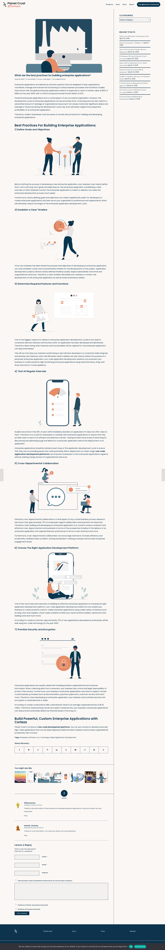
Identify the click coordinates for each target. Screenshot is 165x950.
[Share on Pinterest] (47, 750)
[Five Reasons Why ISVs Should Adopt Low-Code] (102, 777)
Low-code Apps (45, 79)
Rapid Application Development (63, 737)
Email (44, 865)
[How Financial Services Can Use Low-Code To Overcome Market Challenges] (163, 475)
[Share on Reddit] (84, 750)
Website (45, 873)
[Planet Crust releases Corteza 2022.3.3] (1, 475)
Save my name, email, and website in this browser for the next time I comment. (45, 881)
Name (44, 857)
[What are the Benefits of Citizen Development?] (90, 777)
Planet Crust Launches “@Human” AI (131, 43)
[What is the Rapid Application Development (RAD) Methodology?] (67, 777)
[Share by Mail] (94, 750)
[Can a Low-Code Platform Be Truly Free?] (20, 777)
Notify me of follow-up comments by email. (33, 905)
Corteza (33, 733)
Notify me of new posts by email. (29, 909)
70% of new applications (68, 620)
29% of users (42, 432)
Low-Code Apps (43, 737)
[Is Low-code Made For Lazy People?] (78, 777)
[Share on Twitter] (28, 750)
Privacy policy (140, 946)
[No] (162, 946)
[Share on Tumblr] (66, 750)
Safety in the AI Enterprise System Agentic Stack (134, 36)
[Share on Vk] (75, 750)
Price (103, 931)
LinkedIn (133, 931)
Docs (74, 931)
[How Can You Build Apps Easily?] (32, 777)
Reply (26, 816)
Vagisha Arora (60, 79)
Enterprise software (28, 737)
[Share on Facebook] (19, 750)
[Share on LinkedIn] (56, 750)
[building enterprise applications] (61, 43)
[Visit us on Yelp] (103, 750)
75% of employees (50, 522)
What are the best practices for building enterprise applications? (53, 75)
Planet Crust (47, 931)
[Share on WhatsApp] (38, 750)
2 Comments (30, 79)
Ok (131, 946)
